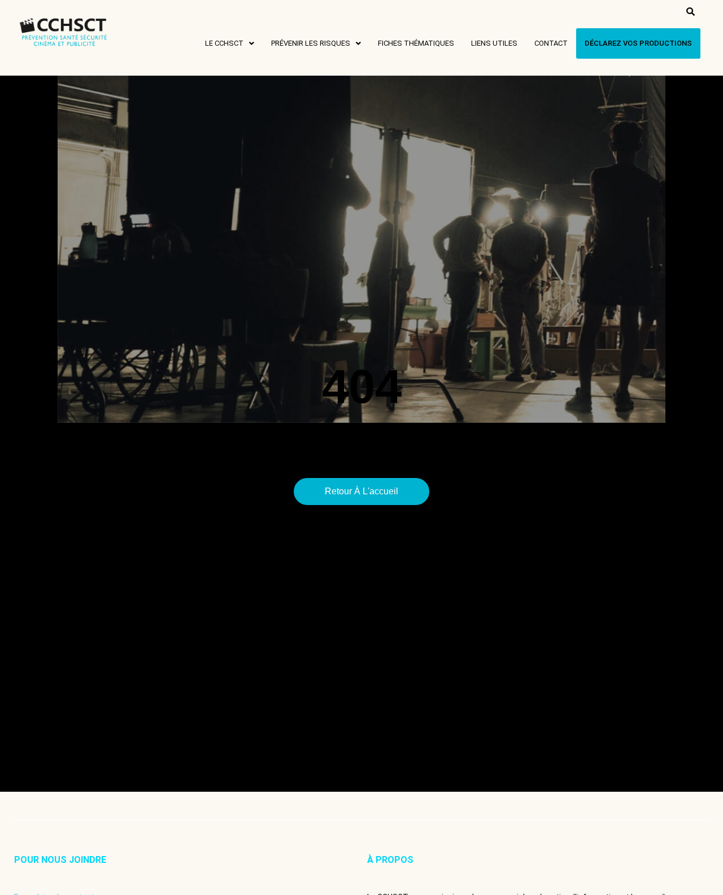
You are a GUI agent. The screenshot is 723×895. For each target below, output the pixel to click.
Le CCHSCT (224, 43)
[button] (230, 43)
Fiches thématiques (416, 43)
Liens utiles (494, 43)
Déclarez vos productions (638, 43)
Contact (551, 43)
